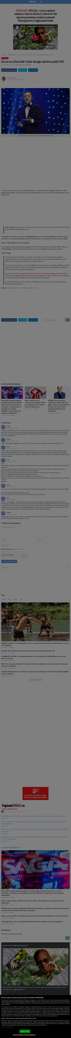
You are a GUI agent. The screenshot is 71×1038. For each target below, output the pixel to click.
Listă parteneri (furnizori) (7, 1027)
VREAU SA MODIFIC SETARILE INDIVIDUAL (24, 1035)
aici (12, 1013)
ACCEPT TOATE (25, 1031)
